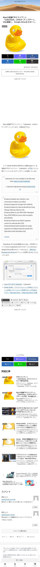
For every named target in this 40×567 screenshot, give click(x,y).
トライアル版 (32, 302)
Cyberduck (6, 300)
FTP (22, 300)
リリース (5, 305)
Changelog (6, 236)
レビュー (13, 305)
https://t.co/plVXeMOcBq (22, 181)
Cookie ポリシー (7, 556)
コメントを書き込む (20, 531)
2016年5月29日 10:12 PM (8, 499)
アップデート (16, 302)
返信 (36, 507)
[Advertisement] (20, 100)
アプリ (24, 302)
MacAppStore (6, 302)
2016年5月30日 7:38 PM (8, 515)
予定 (30, 168)
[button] (32, 61)
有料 (19, 305)
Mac (27, 300)
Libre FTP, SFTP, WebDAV (13, 284)
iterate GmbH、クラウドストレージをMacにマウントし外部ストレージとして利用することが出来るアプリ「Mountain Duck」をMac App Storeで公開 (21, 290)
